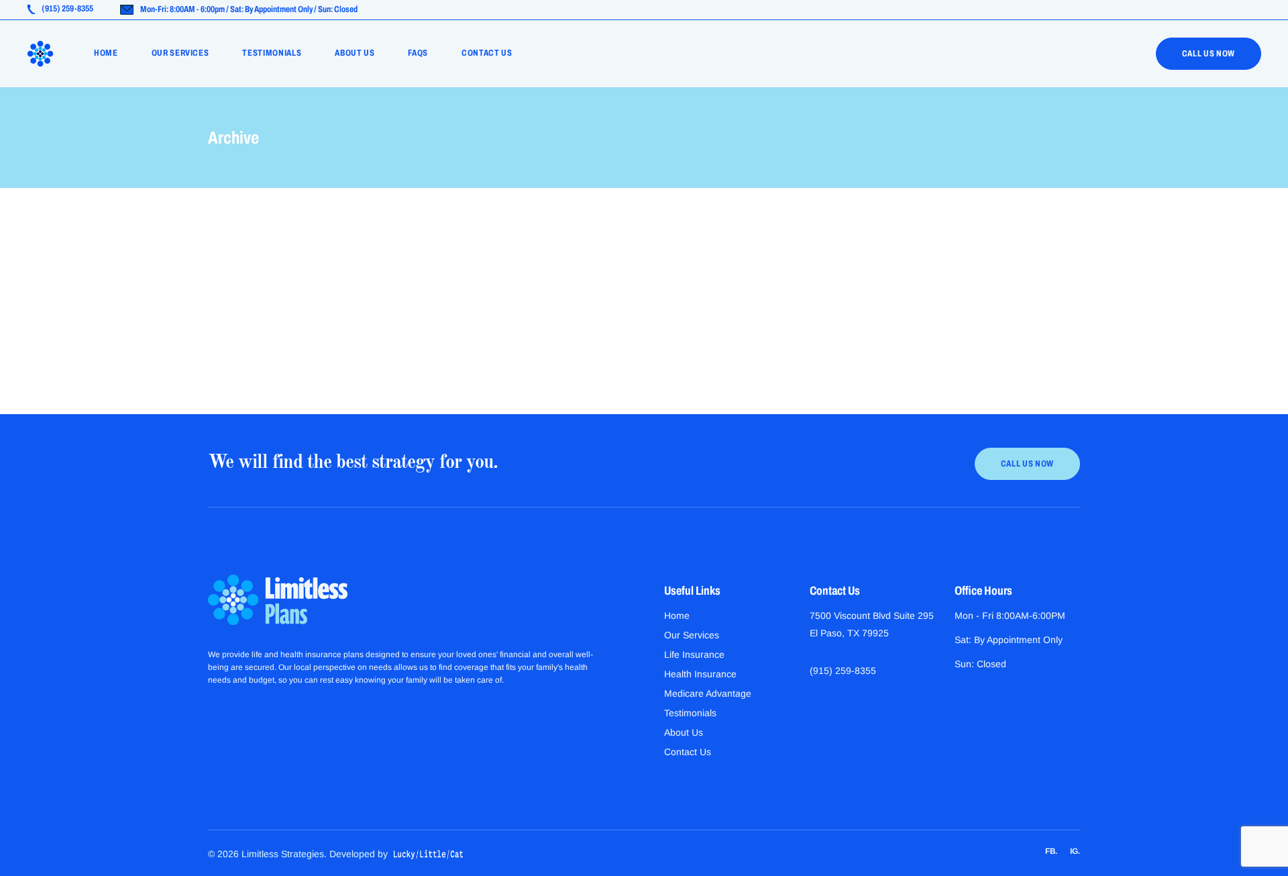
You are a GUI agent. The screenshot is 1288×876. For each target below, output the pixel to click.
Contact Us (687, 751)
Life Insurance (694, 654)
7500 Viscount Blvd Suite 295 (872, 615)
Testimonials (690, 713)
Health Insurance (700, 674)
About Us (683, 732)
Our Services (691, 635)
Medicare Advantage (707, 693)
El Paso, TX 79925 (849, 633)
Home (677, 615)
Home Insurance (279, 263)
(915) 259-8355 (843, 670)
